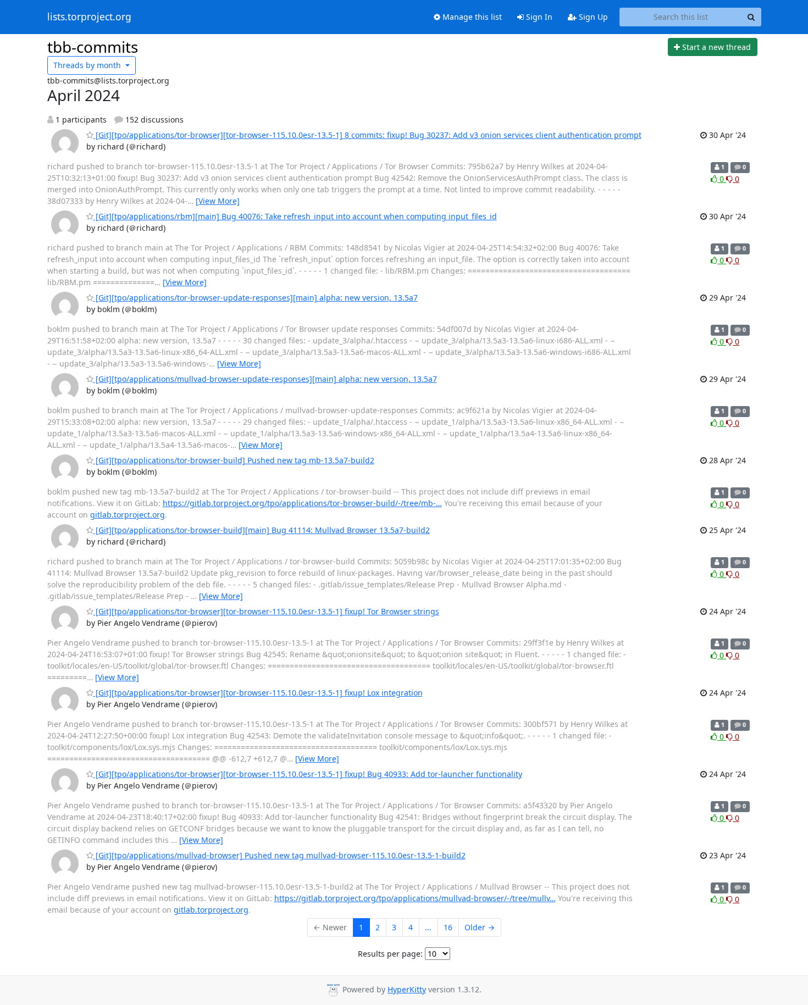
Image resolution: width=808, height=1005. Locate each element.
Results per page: (390, 953)
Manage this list (471, 17)
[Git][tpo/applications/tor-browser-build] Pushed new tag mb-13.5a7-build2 (233, 460)
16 (448, 927)
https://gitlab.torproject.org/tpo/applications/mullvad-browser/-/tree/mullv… (415, 898)
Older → (479, 927)
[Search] (751, 17)
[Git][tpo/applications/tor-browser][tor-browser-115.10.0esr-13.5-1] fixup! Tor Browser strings (266, 611)
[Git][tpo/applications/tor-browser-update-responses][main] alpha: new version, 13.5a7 (255, 297)
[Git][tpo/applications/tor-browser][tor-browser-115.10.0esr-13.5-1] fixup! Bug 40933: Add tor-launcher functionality (307, 774)
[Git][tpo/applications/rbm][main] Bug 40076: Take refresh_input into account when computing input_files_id (295, 216)
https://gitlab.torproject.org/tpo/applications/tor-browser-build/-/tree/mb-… (302, 503)
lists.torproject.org (89, 17)
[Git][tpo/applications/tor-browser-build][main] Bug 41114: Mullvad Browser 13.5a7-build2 (261, 530)
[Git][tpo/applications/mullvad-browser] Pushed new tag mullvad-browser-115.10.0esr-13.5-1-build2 (279, 855)
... (428, 927)
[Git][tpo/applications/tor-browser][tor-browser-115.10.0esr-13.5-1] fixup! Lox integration (258, 692)
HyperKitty (407, 989)
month (88, 65)
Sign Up (592, 17)
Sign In (538, 17)
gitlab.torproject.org (127, 514)
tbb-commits (92, 46)
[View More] (218, 201)
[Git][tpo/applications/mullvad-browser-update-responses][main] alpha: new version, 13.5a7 (265, 379)
